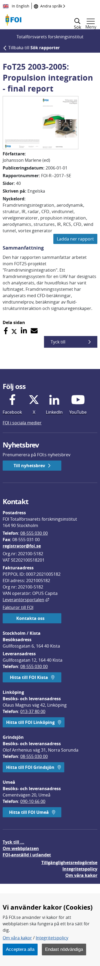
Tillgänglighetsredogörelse (69, 862)
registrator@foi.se (22, 546)
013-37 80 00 (32, 711)
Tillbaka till (34, 48)
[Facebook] (5, 330)
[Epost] (34, 330)
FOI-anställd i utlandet (27, 855)
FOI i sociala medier (22, 423)
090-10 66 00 (32, 801)
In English (20, 6)
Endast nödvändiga (64, 949)
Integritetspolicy (52, 938)
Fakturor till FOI (18, 607)
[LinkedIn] (24, 330)
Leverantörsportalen (26, 600)
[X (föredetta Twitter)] (14, 330)
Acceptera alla (20, 949)
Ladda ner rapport (75, 239)
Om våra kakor (17, 938)
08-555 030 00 (34, 533)
